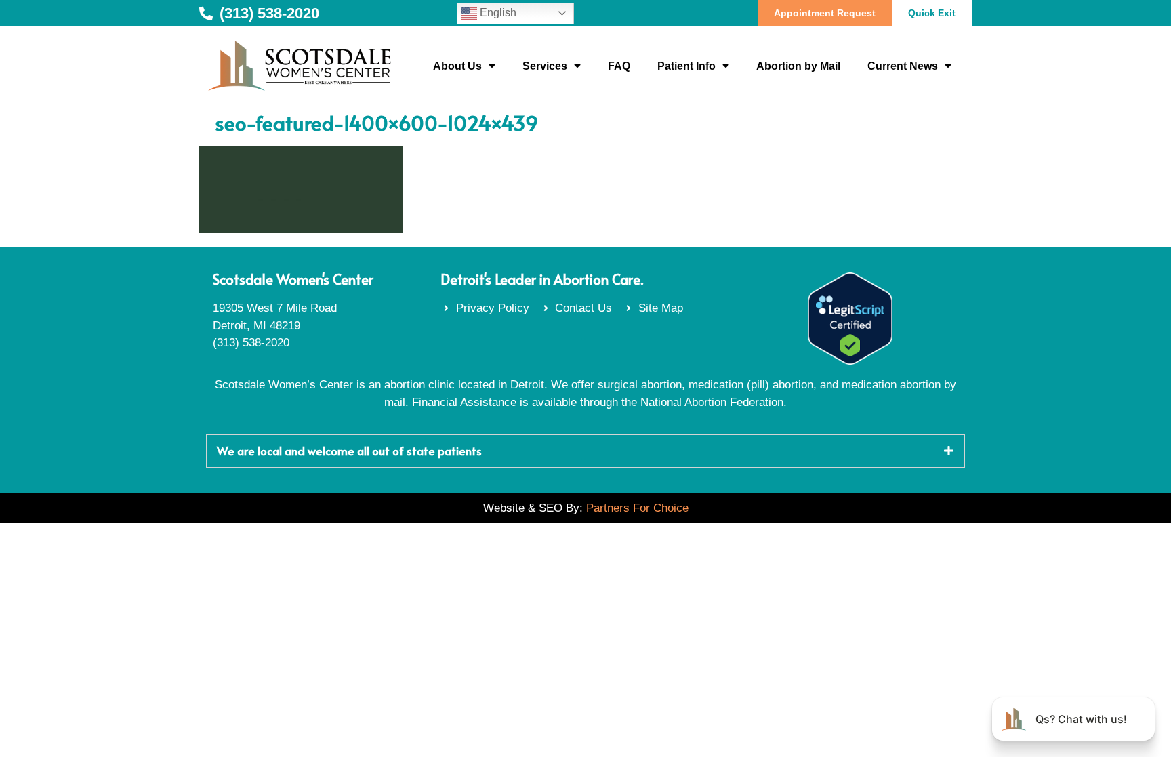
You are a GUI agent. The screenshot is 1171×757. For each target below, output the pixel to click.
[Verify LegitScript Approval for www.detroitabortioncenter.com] (850, 360)
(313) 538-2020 (251, 342)
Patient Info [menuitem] (686, 66)
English (496, 12)
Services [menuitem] (544, 66)
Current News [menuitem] (902, 66)
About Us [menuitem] (457, 66)
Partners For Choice (637, 508)
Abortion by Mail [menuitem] (798, 66)
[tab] (585, 451)
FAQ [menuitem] (619, 66)
